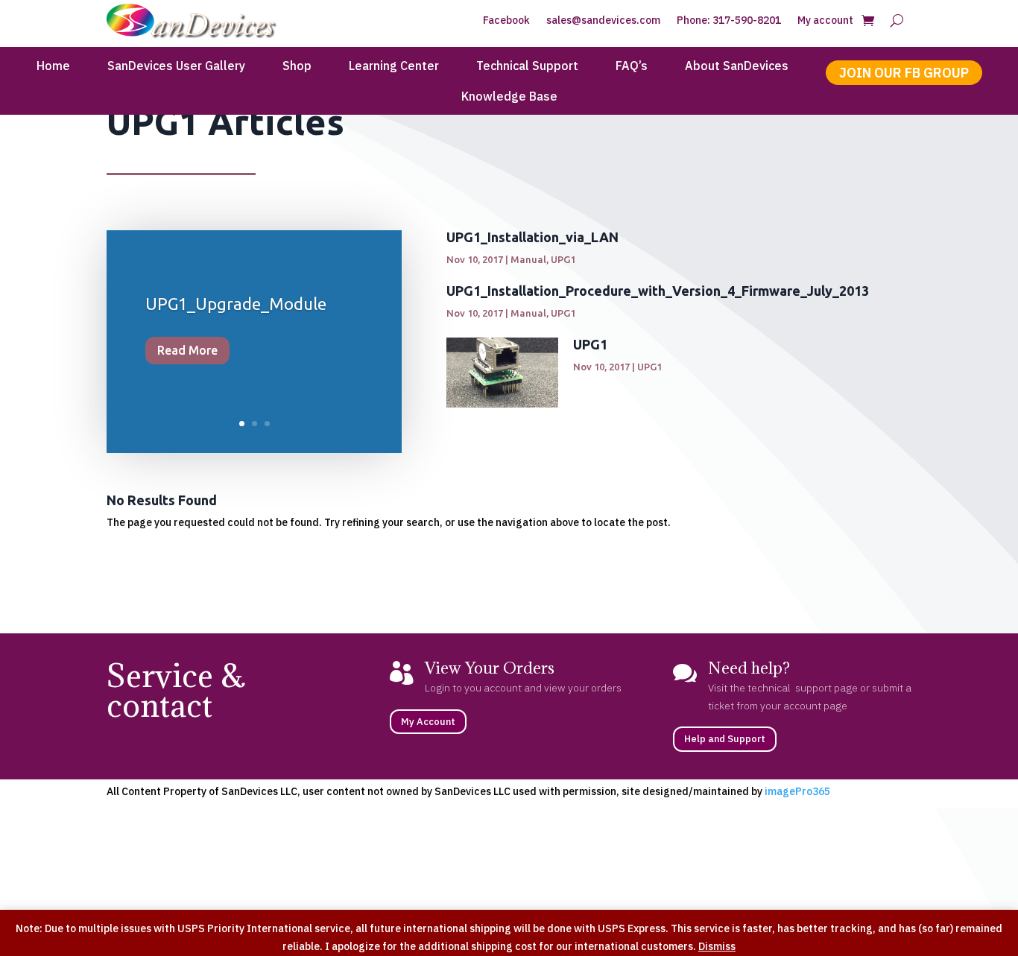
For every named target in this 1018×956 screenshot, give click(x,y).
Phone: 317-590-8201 (729, 21)
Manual (528, 259)
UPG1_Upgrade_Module (235, 303)
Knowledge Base (509, 97)
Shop (297, 66)
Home (53, 66)
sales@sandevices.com (603, 21)
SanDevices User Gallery (176, 66)
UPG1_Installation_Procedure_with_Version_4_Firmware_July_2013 (657, 290)
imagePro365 (797, 791)
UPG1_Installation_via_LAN (532, 236)
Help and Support (724, 738)
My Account (428, 721)
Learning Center (394, 66)
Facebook (506, 21)
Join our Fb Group (904, 72)
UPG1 (563, 259)
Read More (187, 350)
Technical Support (527, 66)
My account (825, 21)
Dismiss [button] (717, 946)
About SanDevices (736, 66)
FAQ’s (632, 66)
